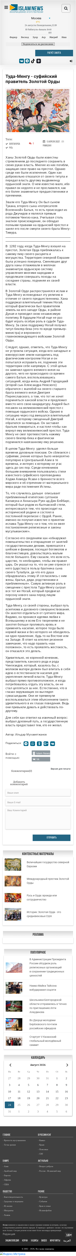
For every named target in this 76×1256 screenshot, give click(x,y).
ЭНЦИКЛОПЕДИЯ (12, 1240)
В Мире (6, 1161)
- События (42, 1201)
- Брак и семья (44, 1206)
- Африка (7, 1180)
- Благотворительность (13, 1197)
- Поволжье (43, 1149)
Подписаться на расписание (38, 44)
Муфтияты (55, 1240)
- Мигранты (8, 1210)
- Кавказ (41, 1140)
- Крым (41, 1145)
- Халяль (6, 1215)
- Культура (42, 1197)
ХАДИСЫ (34, 1240)
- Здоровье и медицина (13, 1201)
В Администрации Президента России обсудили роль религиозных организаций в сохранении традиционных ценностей (48, 967)
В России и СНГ (44, 1135)
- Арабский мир (10, 1171)
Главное (6, 1135)
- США (6, 1184)
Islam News (43, 753)
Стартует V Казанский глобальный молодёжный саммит (45, 1040)
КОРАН (25, 1240)
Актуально (43, 1161)
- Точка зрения (9, 1145)
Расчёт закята (54, 53)
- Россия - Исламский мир (49, 1171)
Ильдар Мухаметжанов (31, 734)
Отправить (52, 837)
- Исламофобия (44, 1210)
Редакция (9, 1234)
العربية (67, 1240)
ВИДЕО (44, 1240)
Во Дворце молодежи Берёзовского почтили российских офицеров (43, 1024)
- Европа (7, 1175)
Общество (7, 1191)
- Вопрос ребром (45, 1166)
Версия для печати (60, 768)
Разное (41, 1191)
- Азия (5, 1166)
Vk (37, 759)
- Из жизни (7, 1206)
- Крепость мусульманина (14, 1140)
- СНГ (40, 1154)
